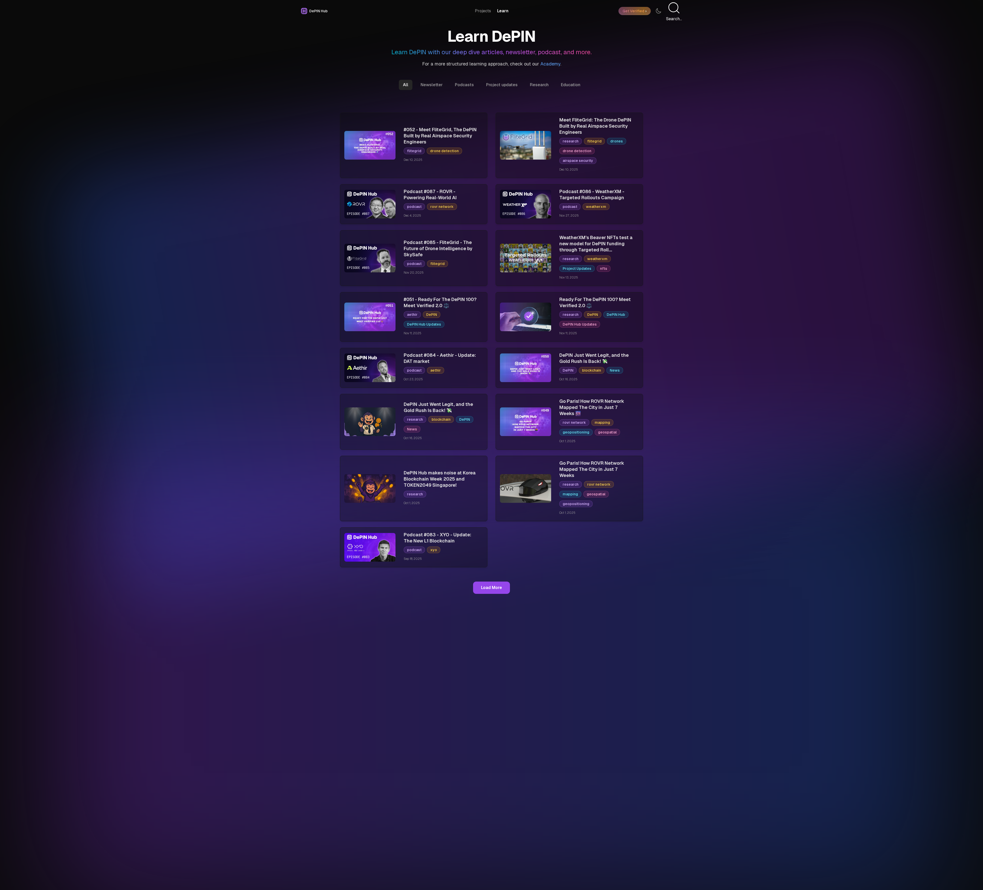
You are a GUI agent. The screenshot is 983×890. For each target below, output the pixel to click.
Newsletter (432, 84)
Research (539, 84)
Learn (502, 10)
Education (570, 84)
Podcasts (464, 84)
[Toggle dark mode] (658, 11)
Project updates (502, 84)
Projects (483, 10)
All (405, 84)
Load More (491, 587)
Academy (550, 63)
